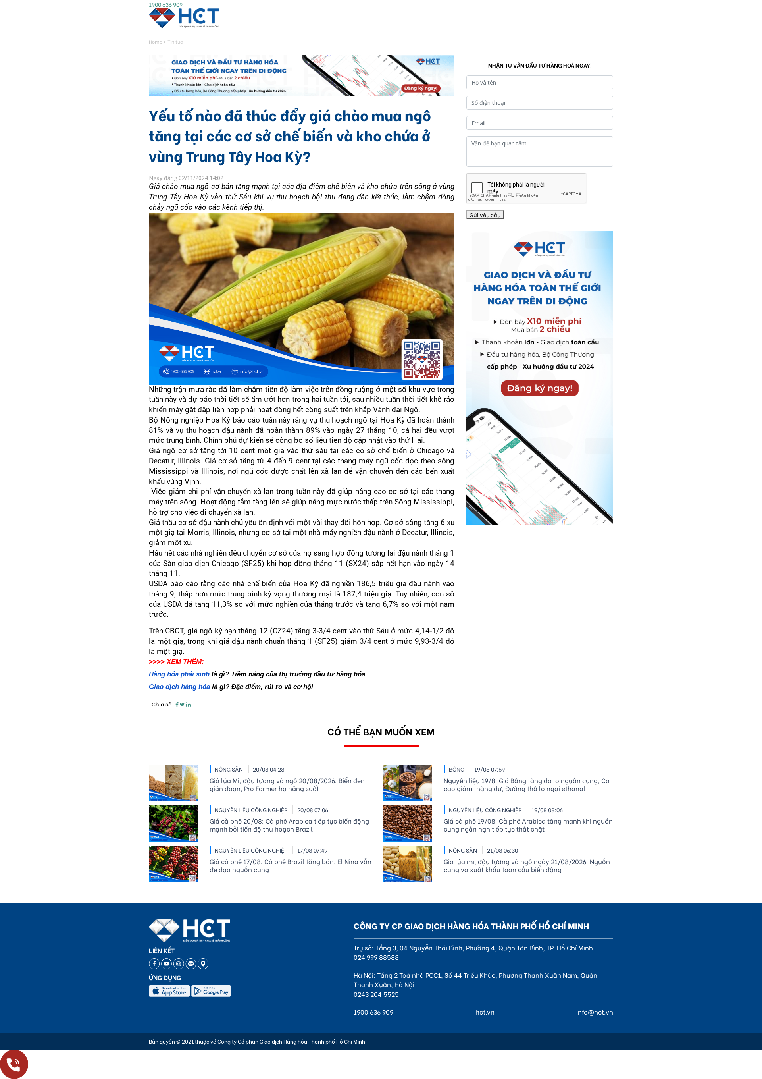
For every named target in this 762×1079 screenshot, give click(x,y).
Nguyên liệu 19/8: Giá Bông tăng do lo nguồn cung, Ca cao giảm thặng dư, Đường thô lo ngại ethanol (527, 784)
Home (155, 41)
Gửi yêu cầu (485, 214)
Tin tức (175, 41)
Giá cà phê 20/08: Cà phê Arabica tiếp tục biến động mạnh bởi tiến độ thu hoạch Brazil (289, 825)
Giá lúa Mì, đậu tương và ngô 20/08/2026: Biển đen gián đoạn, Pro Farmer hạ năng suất (287, 784)
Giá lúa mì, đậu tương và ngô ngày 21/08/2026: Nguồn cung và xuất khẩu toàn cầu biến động (527, 865)
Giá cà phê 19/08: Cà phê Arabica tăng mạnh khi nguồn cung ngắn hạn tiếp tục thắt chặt (528, 825)
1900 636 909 (166, 4)
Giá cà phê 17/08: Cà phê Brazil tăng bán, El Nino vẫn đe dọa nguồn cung (290, 865)
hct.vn (485, 1011)
